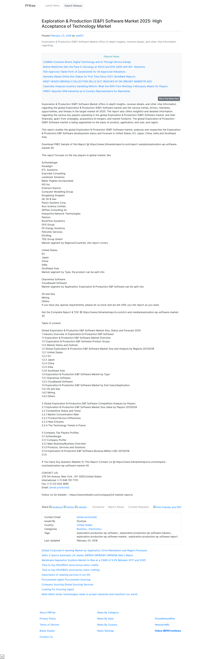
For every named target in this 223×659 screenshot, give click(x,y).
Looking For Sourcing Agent (58, 589)
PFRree (30, 5)
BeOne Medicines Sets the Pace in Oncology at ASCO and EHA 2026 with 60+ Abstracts (94, 66)
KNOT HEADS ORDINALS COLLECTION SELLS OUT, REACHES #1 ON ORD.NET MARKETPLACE (97, 81)
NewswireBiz (162, 624)
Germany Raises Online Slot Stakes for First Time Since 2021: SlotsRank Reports (89, 76)
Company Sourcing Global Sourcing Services (67, 584)
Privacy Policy (48, 618)
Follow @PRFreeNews (168, 630)
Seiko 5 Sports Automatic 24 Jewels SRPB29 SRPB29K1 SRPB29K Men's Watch (87, 555)
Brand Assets (47, 630)
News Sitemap (105, 630)
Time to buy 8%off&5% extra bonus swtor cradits (70, 565)
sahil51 (79, 35)
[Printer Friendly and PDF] (167, 506)
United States (84, 525)
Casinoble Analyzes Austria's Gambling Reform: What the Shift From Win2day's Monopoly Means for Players (105, 86)
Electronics (95, 528)
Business (82, 528)
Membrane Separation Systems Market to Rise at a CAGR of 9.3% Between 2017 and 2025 (94, 560)
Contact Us (46, 636)
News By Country (107, 624)
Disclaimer (99, 506)
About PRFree (47, 612)
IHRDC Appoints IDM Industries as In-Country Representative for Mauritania (86, 91)
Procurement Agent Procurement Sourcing (66, 579)
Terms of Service (49, 624)
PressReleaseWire (165, 618)
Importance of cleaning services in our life (66, 574)
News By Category (108, 612)
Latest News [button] (52, 5)
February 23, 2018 (61, 35)
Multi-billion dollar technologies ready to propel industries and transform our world (89, 594)
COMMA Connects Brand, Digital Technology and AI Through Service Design (87, 61)
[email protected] (59, 487)
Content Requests (138, 506)
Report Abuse (116, 506)
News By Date (105, 618)
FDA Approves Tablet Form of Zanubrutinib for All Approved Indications (84, 71)
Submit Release (73, 5)
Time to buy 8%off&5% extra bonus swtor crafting (71, 569)
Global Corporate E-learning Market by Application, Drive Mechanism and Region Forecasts (94, 550)
